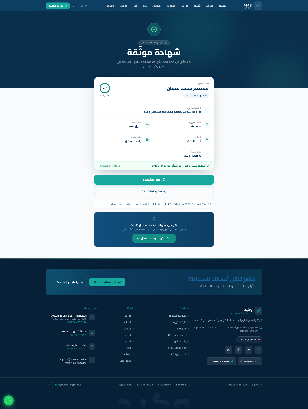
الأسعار (197, 5)
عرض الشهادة (151, 179)
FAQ (145, 5)
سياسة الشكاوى (125, 385)
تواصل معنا (125, 360)
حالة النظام (126, 354)
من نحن (184, 5)
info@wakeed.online (75, 363)
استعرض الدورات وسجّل (156, 238)
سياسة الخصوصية (183, 385)
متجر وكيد (182, 328)
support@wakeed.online (73, 359)
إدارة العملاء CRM (177, 348)
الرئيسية (223, 5)
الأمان (135, 5)
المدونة (171, 5)
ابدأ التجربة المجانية (109, 282)
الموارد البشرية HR (177, 335)
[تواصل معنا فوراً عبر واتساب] (9, 400)
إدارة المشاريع (180, 341)
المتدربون (157, 5)
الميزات (210, 5)
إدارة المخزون (180, 322)
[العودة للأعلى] (49, 384)
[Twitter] (248, 350)
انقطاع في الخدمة (247, 339)
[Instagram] (238, 350)
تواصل (123, 5)
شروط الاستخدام (164, 385)
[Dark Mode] (74, 6)
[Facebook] (258, 350)
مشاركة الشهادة (152, 191)
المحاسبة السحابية (178, 315)
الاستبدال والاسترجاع (145, 385)
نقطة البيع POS (179, 354)
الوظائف (110, 5)
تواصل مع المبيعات (68, 282)
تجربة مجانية (55, 5)
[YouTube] (228, 350)
